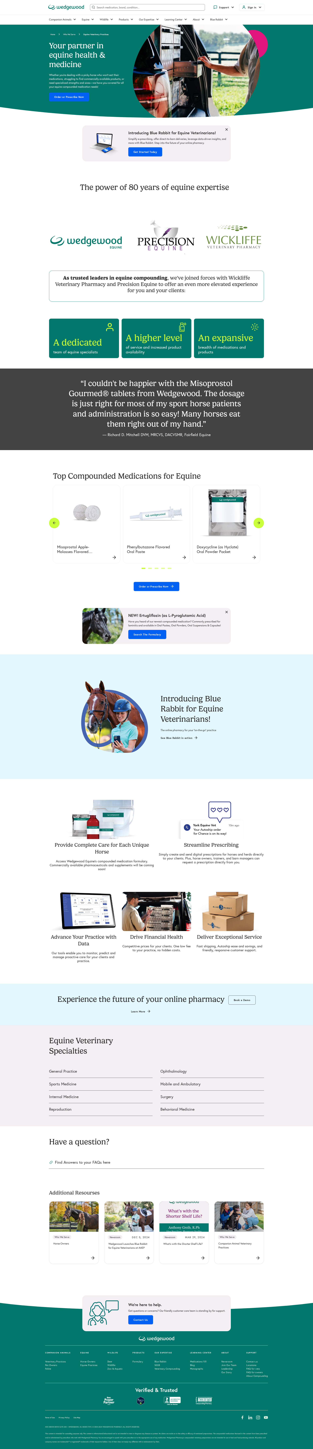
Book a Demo (242, 1000)
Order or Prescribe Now (69, 97)
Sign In (252, 7)
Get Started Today (145, 152)
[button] (143, 568)
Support (224, 7)
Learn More (138, 1011)
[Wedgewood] (66, 7)
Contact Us (141, 1319)
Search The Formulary (147, 634)
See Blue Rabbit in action (176, 738)
